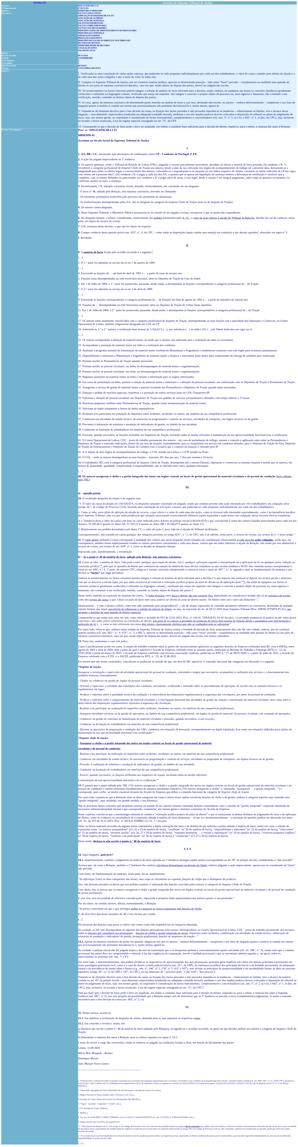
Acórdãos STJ (40, 2)
